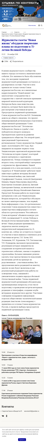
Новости (16, 32)
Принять (22, 439)
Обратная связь (32, 25)
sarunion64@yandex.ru (31, 411)
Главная (4, 32)
